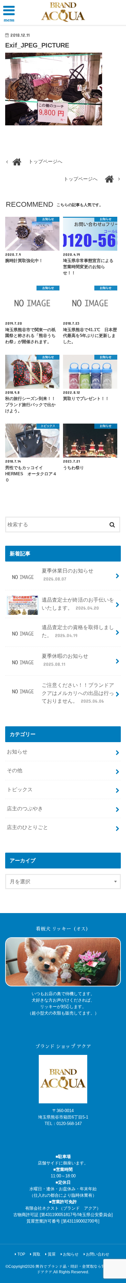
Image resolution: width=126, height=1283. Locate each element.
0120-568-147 (69, 1123)
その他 (14, 770)
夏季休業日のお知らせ (67, 575)
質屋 (52, 1254)
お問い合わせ (97, 1254)
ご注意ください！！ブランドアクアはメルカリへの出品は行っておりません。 (78, 693)
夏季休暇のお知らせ (65, 660)
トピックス (20, 789)
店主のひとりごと (27, 827)
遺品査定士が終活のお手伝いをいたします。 (78, 604)
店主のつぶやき (25, 808)
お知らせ (17, 751)
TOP (21, 1254)
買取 (36, 1254)
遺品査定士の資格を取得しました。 (78, 631)
